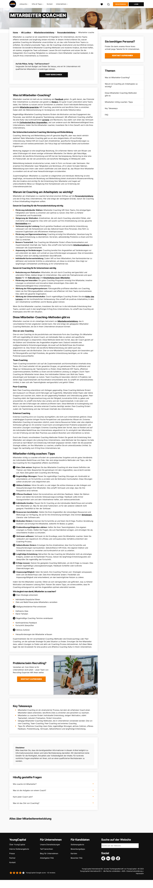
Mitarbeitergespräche (29, 107)
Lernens (45, 120)
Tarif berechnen (46, 849)
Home (15, 32)
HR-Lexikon (26, 32)
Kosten (19, 278)
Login (136, 4)
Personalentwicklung (66, 32)
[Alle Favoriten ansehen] (101, 4)
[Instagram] (113, 858)
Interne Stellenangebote (19, 849)
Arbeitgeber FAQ (47, 858)
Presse (12, 853)
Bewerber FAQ (76, 858)
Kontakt (50, 4)
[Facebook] (118, 858)
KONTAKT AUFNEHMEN (31, 679)
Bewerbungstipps (78, 849)
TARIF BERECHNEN (53, 74)
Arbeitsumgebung (81, 245)
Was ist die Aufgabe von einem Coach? (29, 790)
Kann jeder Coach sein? (23, 797)
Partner (12, 858)
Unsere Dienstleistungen (50, 844)
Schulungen (87, 515)
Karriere (74, 853)
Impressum (140, 873)
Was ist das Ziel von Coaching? (26, 803)
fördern (55, 102)
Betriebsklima (21, 223)
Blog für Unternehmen (49, 853)
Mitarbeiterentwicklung (44, 32)
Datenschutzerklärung (134, 871)
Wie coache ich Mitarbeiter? (25, 784)
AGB (123, 871)
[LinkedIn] (108, 858)
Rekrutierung (33, 278)
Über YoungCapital (17, 844)
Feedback (59, 99)
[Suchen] (108, 4)
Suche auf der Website (116, 839)
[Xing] (103, 858)
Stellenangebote (77, 844)
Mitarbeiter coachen (86, 32)
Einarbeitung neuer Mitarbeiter (56, 278)
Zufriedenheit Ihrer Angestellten (33, 122)
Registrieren (120, 4)
